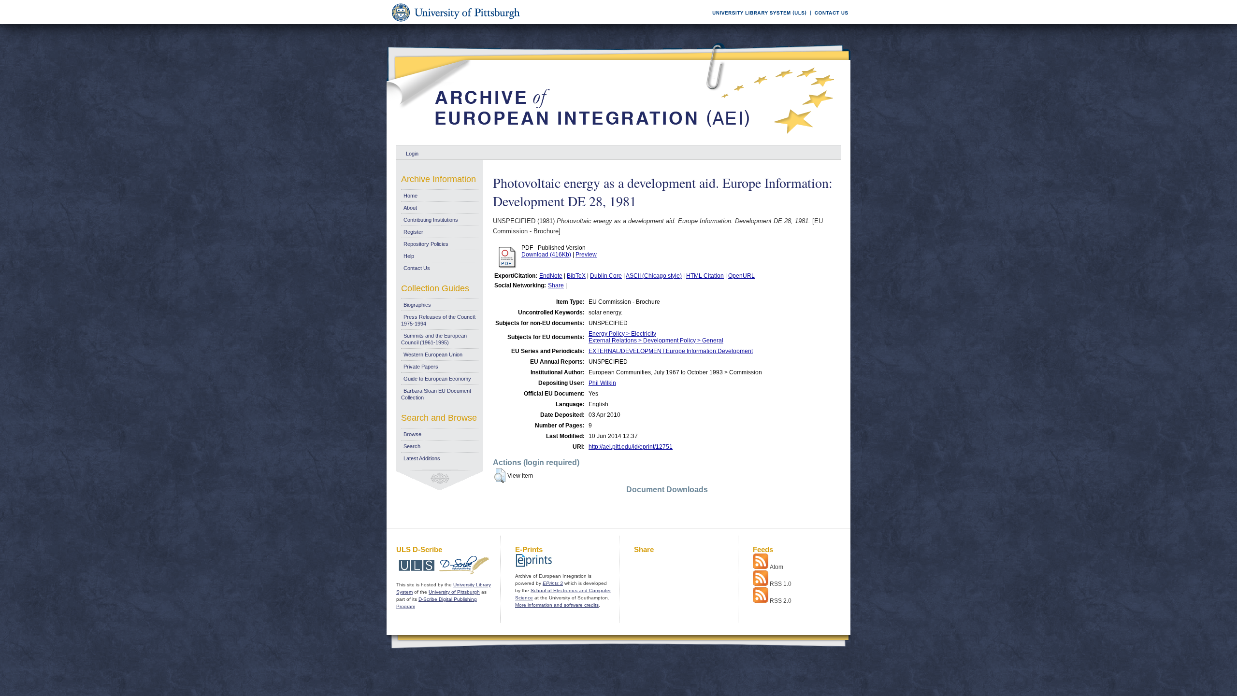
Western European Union (432, 354)
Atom (776, 567)
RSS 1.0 (780, 584)
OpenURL (741, 275)
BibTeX (576, 275)
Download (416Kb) (546, 254)
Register (413, 232)
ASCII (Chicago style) (654, 275)
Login (412, 153)
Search (411, 446)
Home (410, 196)
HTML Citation (705, 275)
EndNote (550, 275)
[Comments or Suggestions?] (829, 22)
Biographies (417, 305)
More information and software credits (557, 605)
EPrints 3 (553, 583)
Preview (586, 254)
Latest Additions (421, 458)
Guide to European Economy (437, 379)
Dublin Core (606, 275)
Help (408, 256)
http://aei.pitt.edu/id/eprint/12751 (631, 446)
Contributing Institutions (430, 220)
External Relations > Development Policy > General (656, 340)
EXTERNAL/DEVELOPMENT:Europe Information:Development (671, 351)
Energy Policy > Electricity (622, 333)
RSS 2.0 (780, 600)
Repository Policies (425, 244)
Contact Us (416, 268)
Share (556, 285)
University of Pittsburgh (454, 592)
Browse (412, 434)
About (410, 208)
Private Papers (420, 366)
